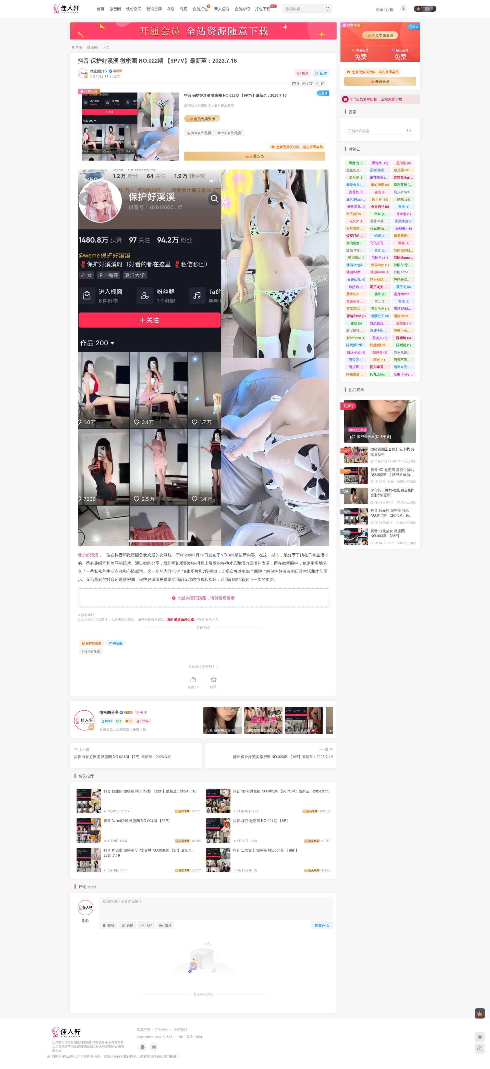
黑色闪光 (356, 169)
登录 (379, 9)
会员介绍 (242, 8)
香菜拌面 (404, 220)
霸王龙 (403, 286)
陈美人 (380, 337)
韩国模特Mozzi (404, 250)
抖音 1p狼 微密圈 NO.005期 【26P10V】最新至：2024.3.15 (281, 790)
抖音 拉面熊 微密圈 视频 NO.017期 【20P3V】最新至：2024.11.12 (392, 515)
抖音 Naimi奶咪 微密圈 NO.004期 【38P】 (138, 820)
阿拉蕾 (356, 366)
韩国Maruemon (404, 257)
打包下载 (265, 7)
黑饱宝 (380, 162)
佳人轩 (167, 1037)
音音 (380, 250)
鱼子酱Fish (356, 213)
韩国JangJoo (357, 264)
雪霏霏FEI (357, 308)
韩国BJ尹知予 (357, 271)
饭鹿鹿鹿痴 (404, 235)
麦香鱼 (356, 191)
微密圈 (115, 8)
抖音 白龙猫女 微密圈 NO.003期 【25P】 (388, 533)
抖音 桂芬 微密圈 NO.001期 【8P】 (261, 820)
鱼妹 (380, 213)
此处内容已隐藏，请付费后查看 (205, 598)
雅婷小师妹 (380, 330)
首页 (100, 8)
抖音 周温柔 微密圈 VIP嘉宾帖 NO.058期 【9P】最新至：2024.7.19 (149, 853)
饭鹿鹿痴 (356, 242)
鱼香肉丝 (380, 206)
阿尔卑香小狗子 (380, 366)
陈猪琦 (403, 337)
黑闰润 (403, 162)
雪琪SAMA (404, 308)
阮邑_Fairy (404, 374)
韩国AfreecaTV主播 (404, 271)
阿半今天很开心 (404, 366)
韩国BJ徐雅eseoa (404, 264)
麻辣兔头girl (404, 177)
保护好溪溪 (88, 555)
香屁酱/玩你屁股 (380, 228)
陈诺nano (356, 337)
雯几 (380, 301)
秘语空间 (154, 8)
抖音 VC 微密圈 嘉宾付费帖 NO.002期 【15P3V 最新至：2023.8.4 (392, 474)
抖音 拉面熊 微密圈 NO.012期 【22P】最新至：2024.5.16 (150, 790)
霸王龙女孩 (380, 286)
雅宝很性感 (357, 330)
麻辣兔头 (356, 184)
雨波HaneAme (404, 315)
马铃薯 (403, 213)
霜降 (380, 293)
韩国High (380, 264)
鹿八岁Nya (404, 191)
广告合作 (161, 1029)
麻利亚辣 (403, 184)
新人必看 (221, 8)
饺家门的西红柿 (357, 235)
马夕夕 (356, 220)
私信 (323, 73)
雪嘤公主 (380, 315)
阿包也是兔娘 (357, 374)
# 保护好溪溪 (91, 651)
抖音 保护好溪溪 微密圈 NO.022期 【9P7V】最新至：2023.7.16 (157, 60)
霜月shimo (404, 293)
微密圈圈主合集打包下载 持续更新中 (392, 451)
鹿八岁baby (357, 199)
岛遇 (171, 8)
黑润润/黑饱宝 (380, 169)
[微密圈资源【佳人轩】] (66, 1031)
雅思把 (403, 323)
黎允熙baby (404, 169)
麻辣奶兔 (380, 177)
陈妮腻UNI (357, 344)
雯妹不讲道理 (357, 301)
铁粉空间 (133, 8)
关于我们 (180, 1029)
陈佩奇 (380, 352)
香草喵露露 (357, 228)
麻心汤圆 (380, 184)
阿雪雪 (356, 359)
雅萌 (356, 323)
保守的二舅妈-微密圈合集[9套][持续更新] (392, 142)
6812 (108, 721)
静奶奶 (356, 286)
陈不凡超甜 (404, 352)
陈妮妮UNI (380, 344)
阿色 (379, 359)
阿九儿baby (380, 374)
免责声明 (143, 1029)
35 (130, 721)
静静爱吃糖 (404, 279)
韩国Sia (356, 257)
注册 (390, 9)
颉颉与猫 (356, 250)
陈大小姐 (356, 352)
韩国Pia (380, 257)
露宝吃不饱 (357, 293)
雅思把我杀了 (380, 323)
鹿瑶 (380, 191)
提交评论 (322, 925)
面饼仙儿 (356, 279)
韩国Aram (379, 271)
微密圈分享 (99, 70)
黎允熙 (356, 177)
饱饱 (380, 235)
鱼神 (403, 206)
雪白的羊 (380, 308)
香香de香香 (380, 220)
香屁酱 (404, 228)
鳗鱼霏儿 (356, 206)
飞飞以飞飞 (380, 242)
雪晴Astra (356, 315)
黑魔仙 (356, 162)
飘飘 (403, 242)
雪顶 (403, 301)
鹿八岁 (380, 199)
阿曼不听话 (404, 359)
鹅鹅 (403, 199)
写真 (183, 8)
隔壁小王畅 (404, 330)
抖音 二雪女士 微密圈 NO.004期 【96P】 (266, 850)
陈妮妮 (403, 344)
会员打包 (200, 8)
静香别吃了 (380, 279)
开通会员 (427, 8)
